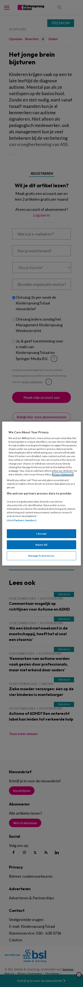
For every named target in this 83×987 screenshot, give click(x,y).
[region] (41, 493)
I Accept (41, 533)
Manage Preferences (41, 555)
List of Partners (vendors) (21, 520)
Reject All (41, 544)
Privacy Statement (63, 474)
